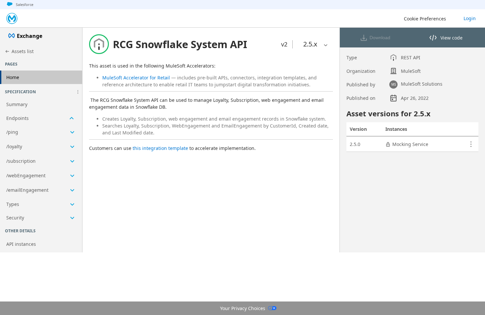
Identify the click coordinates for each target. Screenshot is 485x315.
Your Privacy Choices (242, 308)
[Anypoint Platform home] (11, 18)
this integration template (160, 148)
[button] (78, 92)
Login (470, 18)
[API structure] (41, 161)
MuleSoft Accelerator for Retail (136, 77)
